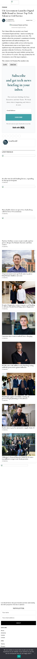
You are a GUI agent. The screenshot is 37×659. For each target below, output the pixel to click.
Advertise (3, 633)
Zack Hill (5, 182)
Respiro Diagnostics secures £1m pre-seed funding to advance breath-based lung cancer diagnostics (18, 306)
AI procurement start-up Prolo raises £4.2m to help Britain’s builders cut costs (17, 275)
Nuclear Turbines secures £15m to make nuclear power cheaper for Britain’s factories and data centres (17, 242)
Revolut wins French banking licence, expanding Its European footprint (18, 179)
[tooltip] (3, 136)
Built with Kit (19, 127)
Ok (19, 656)
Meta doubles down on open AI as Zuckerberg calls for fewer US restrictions (17, 211)
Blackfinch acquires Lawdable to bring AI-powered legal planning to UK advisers (16, 397)
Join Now (13, 64)
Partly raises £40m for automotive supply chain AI (18, 428)
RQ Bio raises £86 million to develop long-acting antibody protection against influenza (17, 366)
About (2, 630)
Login (5, 64)
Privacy (3, 646)
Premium (4, 7)
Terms (3, 644)
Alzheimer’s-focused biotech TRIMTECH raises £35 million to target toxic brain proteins (17, 458)
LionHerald (10, 19)
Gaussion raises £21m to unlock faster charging (17, 336)
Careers (3, 635)
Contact (3, 637)
